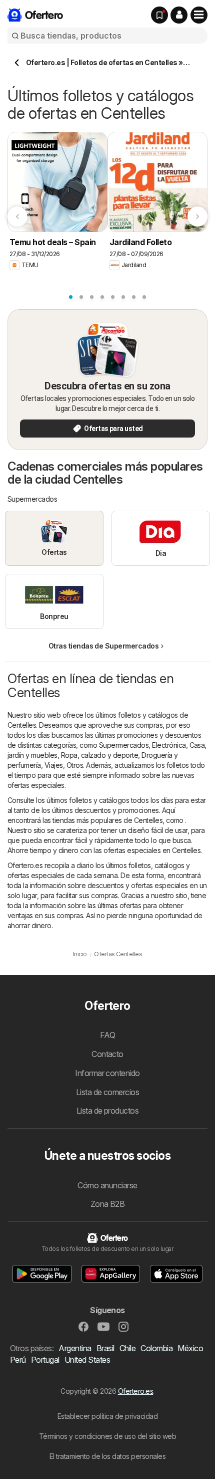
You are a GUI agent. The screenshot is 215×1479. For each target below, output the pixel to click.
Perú (18, 1360)
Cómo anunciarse (107, 1185)
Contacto (108, 1054)
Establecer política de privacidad (108, 1416)
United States (87, 1360)
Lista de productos (107, 1111)
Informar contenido (107, 1073)
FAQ (107, 1035)
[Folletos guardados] (159, 15)
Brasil (105, 1348)
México (190, 1348)
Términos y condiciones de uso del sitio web (107, 1436)
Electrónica (169, 745)
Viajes (53, 765)
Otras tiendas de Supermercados (103, 646)
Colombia (156, 1348)
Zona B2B (107, 1204)
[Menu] (199, 15)
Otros (74, 765)
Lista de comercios (108, 1092)
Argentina (74, 1348)
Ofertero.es (135, 1391)
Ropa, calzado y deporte (99, 755)
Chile (128, 1348)
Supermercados (123, 745)
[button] (179, 15)
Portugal (45, 1360)
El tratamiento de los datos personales (108, 1456)
